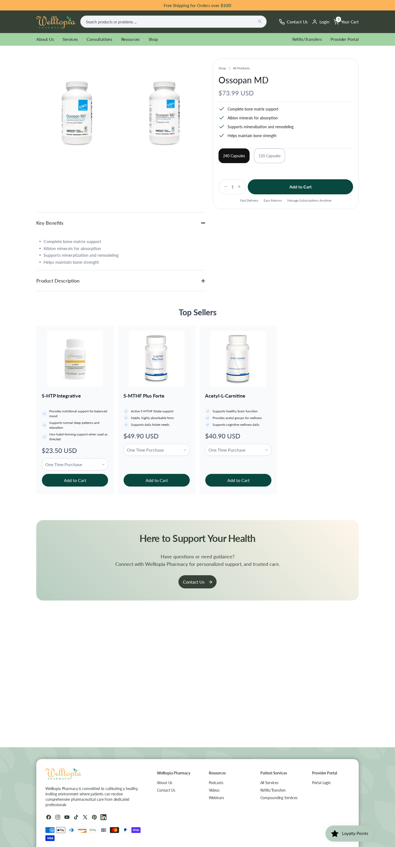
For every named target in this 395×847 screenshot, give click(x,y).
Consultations (99, 39)
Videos (214, 790)
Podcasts (216, 782)
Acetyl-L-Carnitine (225, 396)
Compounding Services (278, 797)
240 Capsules (234, 155)
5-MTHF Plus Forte (143, 396)
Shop (153, 39)
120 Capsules (269, 155)
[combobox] (173, 22)
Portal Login (321, 782)
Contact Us (193, 581)
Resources (130, 39)
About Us (45, 39)
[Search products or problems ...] (259, 21)
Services (70, 39)
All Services (269, 782)
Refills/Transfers (307, 39)
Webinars (216, 797)
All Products (241, 68)
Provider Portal (345, 39)
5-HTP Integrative (61, 396)
